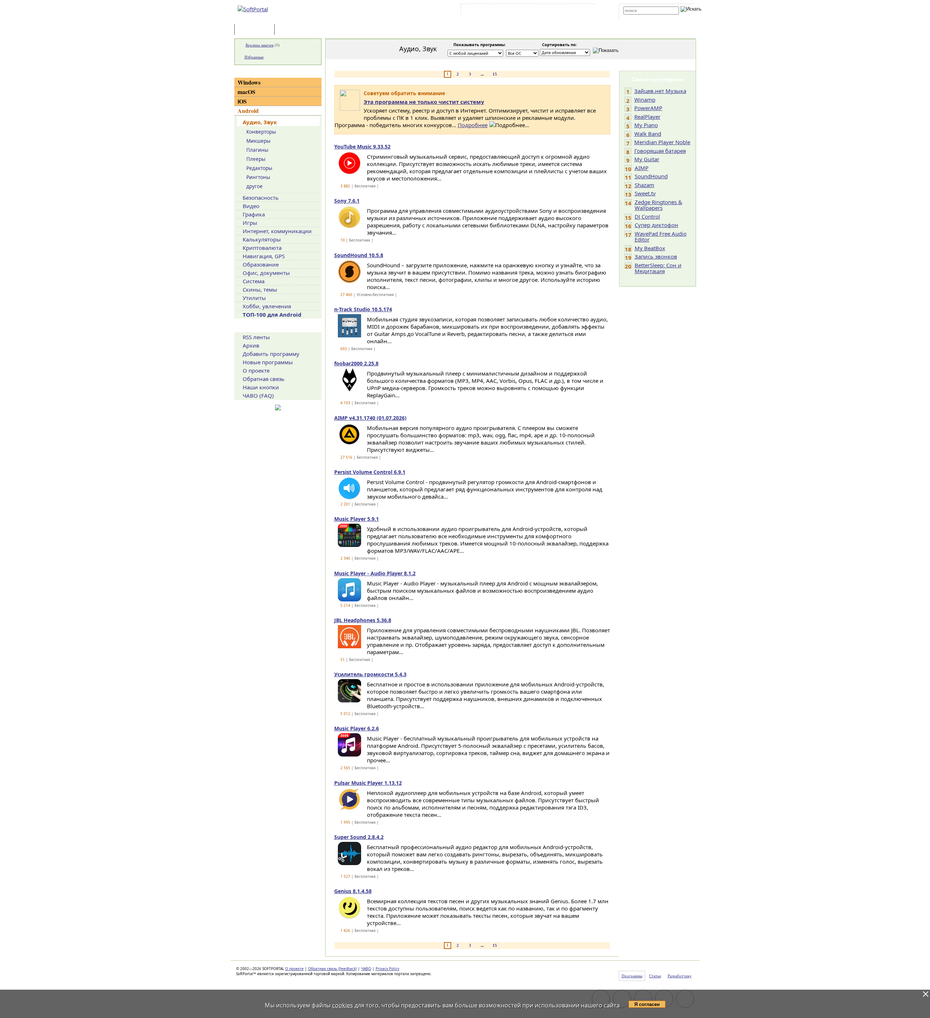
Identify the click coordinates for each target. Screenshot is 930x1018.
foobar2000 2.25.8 (356, 363)
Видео (251, 206)
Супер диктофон (656, 224)
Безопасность (261, 197)
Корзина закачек (260, 45)
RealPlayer (647, 116)
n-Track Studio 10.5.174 (363, 309)
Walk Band (647, 133)
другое (254, 186)
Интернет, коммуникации (277, 231)
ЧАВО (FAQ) (258, 395)
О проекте (256, 370)
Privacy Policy (387, 968)
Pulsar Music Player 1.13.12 (368, 782)
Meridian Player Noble (662, 142)
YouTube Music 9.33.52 (362, 146)
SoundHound (651, 176)
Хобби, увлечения (267, 306)
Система (253, 281)
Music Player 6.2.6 (356, 728)
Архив (251, 345)
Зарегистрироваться (525, 10)
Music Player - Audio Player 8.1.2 (375, 573)
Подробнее (473, 125)
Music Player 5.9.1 (356, 518)
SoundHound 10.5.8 (358, 255)
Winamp (644, 99)
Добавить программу (271, 353)
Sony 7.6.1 (347, 200)
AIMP (641, 167)
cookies (342, 1005)
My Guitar (646, 159)
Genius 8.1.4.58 (353, 891)
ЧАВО (366, 968)
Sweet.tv (645, 193)
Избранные (254, 57)
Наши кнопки (261, 387)
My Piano (646, 125)
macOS (246, 92)
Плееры (256, 159)
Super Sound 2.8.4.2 (359, 837)
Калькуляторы (262, 239)
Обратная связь (263, 378)
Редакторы (259, 168)
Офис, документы (266, 272)
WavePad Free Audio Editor (661, 236)
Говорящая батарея (660, 150)
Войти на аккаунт (484, 10)
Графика (254, 214)
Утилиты (254, 297)
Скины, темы (260, 289)
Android (248, 110)
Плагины (257, 150)
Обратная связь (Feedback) (332, 968)
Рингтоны (258, 177)
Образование (261, 264)
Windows (249, 82)
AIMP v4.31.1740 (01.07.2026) (370, 417)
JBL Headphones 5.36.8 (362, 620)
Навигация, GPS (264, 256)
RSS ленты (256, 337)
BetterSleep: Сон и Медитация (658, 268)
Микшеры (258, 141)
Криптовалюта (262, 247)
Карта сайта (563, 10)
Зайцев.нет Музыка (660, 90)
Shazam (644, 184)
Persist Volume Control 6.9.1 (369, 472)
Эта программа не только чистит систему (424, 101)
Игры (250, 222)
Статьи (292, 30)
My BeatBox (650, 248)
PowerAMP (648, 107)
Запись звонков (656, 256)
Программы (256, 30)
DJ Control (647, 216)
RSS (585, 10)
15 (495, 74)
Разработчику (680, 976)
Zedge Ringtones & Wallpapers (658, 205)
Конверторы (261, 132)
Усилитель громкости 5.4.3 (370, 674)
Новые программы (268, 362)
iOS (242, 101)
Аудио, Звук (260, 122)
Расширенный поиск (643, 17)
